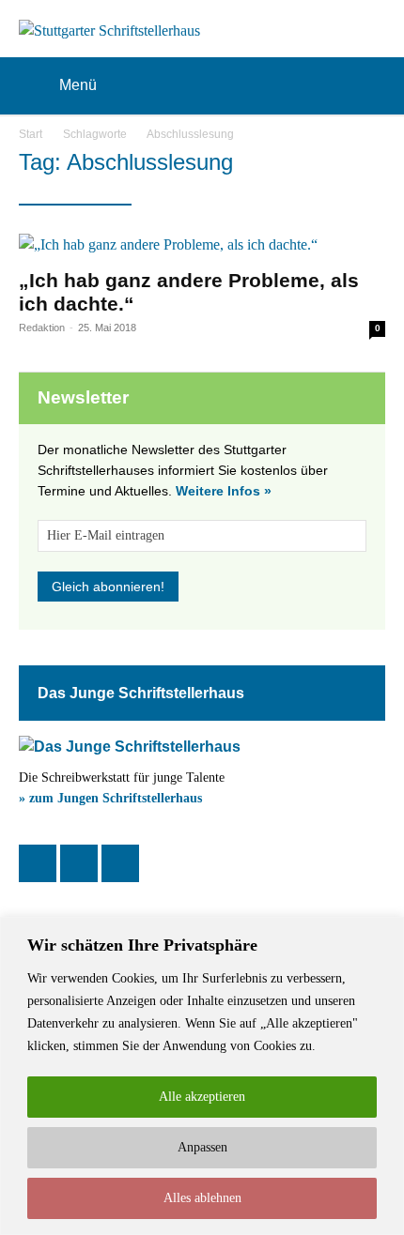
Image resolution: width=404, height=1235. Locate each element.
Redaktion (42, 327)
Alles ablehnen (202, 1198)
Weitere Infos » (224, 490)
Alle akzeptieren (202, 1097)
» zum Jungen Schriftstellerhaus (110, 798)
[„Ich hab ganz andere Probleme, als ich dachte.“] (202, 245)
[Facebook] (37, 863)
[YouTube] (120, 863)
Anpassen (202, 1147)
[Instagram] (79, 863)
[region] (202, 1076)
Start (30, 134)
